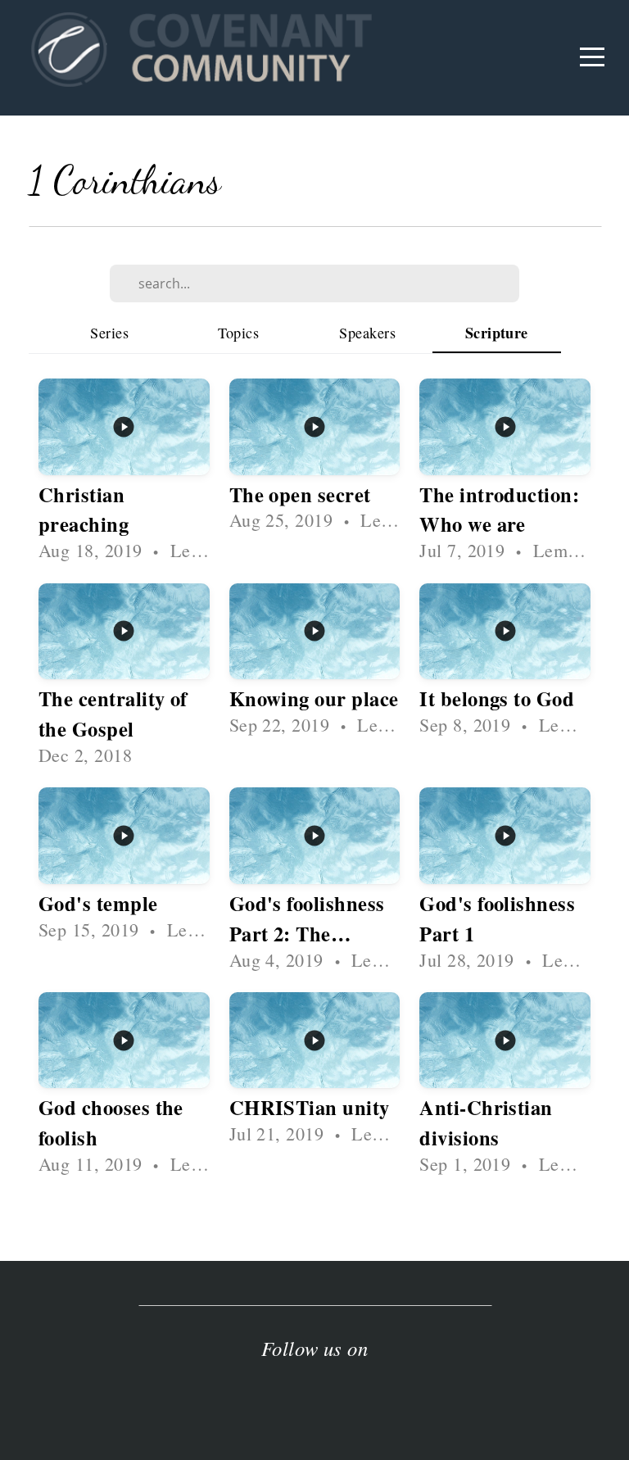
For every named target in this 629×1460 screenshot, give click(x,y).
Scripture (496, 333)
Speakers (367, 332)
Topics (238, 332)
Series (109, 332)
